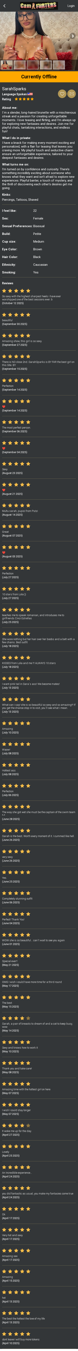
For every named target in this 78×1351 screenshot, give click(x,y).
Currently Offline (39, 77)
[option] (6, 64)
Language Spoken (14, 94)
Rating (6, 99)
